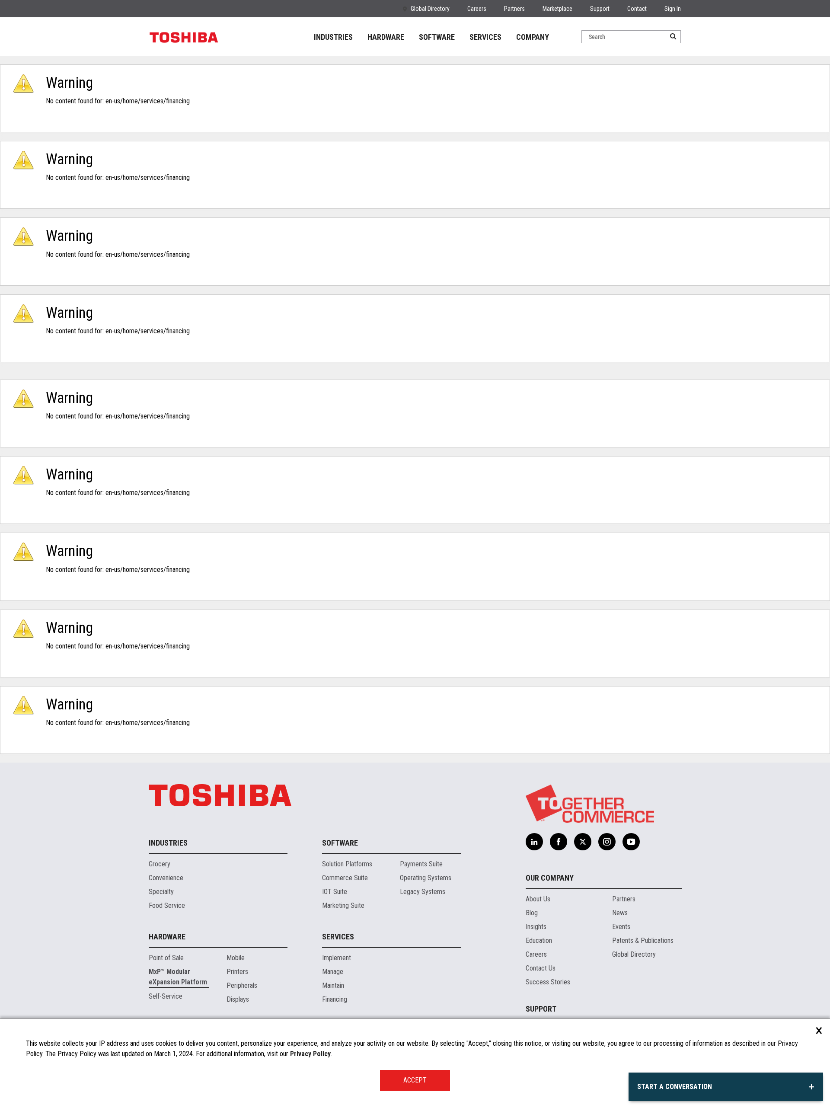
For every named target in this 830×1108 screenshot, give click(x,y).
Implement (336, 958)
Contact (637, 8)
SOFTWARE (437, 37)
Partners (514, 8)
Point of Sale (166, 958)
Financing (334, 999)
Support (600, 8)
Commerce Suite (345, 878)
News (620, 913)
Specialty (161, 892)
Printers (237, 972)
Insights (536, 927)
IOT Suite (334, 892)
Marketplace (557, 8)
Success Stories (548, 982)
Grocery (159, 864)
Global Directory (430, 8)
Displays (238, 999)
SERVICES (485, 37)
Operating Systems (425, 878)
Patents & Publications (643, 940)
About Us (538, 899)
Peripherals (242, 985)
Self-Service (165, 996)
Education (539, 940)
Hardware (167, 936)
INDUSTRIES (333, 37)
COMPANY (532, 37)
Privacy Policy (310, 1054)
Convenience (166, 878)
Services (338, 936)
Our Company (550, 877)
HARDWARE (385, 37)
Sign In (672, 8)
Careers (476, 8)
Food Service (167, 905)
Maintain (333, 985)
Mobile (236, 958)
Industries (168, 842)
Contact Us (540, 968)
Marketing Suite (343, 905)
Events (621, 927)
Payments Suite (421, 864)
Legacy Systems (422, 892)
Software (340, 842)
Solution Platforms (347, 864)
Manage (332, 972)
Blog (532, 913)
